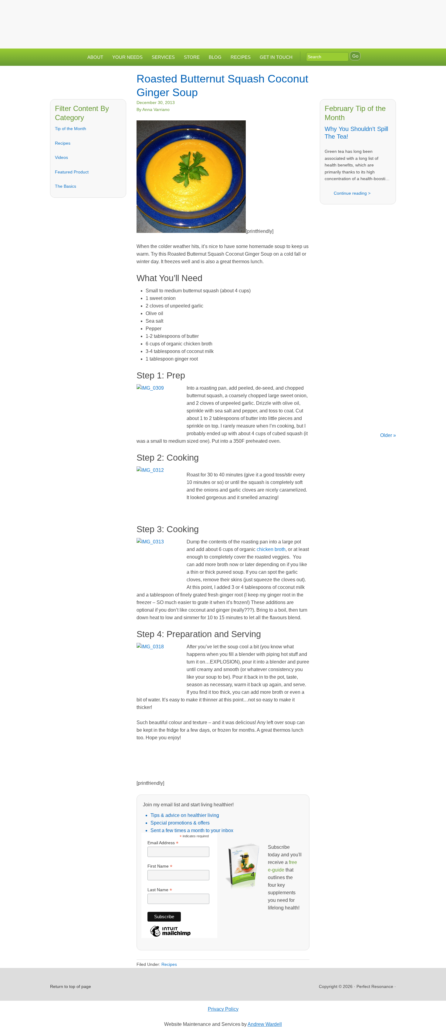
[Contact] (339, 10)
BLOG (215, 57)
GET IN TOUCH (276, 57)
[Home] (327, 10)
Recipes (62, 143)
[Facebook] (351, 10)
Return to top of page (70, 986)
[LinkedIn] (363, 10)
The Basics (65, 186)
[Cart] (389, 10)
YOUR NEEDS (127, 57)
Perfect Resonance (223, 20)
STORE (192, 57)
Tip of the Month (70, 128)
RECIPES (241, 57)
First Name (159, 866)
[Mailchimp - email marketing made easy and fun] (170, 936)
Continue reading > (352, 193)
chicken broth (271, 549)
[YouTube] (375, 10)
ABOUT (95, 57)
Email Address (162, 843)
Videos (61, 157)
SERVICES (163, 57)
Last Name (159, 890)
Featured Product (72, 172)
